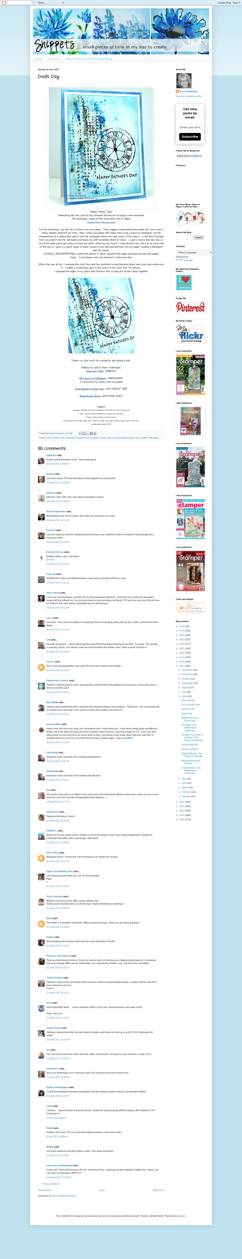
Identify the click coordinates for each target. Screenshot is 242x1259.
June (185, 696)
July (184, 692)
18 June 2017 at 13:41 (57, 692)
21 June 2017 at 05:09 (57, 927)
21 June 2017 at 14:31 (57, 967)
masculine (70, 438)
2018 (182, 661)
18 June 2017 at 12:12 (57, 582)
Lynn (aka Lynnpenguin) (59, 1165)
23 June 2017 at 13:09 (57, 1039)
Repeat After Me (190, 744)
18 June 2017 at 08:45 (57, 482)
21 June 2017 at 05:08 (57, 908)
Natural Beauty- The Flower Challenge (192, 754)
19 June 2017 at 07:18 (57, 801)
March (185, 787)
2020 (182, 652)
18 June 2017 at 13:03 (57, 629)
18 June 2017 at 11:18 (57, 520)
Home (38, 59)
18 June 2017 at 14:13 (57, 714)
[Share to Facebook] (91, 433)
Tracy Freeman (54, 896)
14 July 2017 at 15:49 (57, 1155)
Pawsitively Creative (57, 680)
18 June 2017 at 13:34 (57, 670)
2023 (182, 639)
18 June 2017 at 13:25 (57, 651)
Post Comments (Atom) (63, 1195)
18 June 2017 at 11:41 (57, 564)
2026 (182, 626)
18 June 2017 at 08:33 (57, 463)
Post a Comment (51, 1184)
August (186, 687)
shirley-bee (52, 812)
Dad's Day (187, 713)
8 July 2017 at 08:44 (56, 1136)
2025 (182, 630)
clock (49, 438)
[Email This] (80, 433)
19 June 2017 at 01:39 (57, 761)
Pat (48, 790)
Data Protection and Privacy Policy (88, 59)
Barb (49, 918)
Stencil (103, 438)
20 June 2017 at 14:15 (57, 886)
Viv (48, 1050)
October (186, 679)
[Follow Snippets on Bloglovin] (189, 157)
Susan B (50, 530)
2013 (182, 815)
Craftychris (52, 1068)
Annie (49, 1128)
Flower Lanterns (190, 749)
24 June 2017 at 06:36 (57, 1058)
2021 (182, 648)
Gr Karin (50, 559)
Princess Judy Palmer (58, 956)
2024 (182, 635)
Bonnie (50, 474)
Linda (49, 1106)
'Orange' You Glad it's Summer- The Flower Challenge (192, 738)
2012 (182, 819)
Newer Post (45, 1190)
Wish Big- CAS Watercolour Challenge (189, 728)
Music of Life (188, 709)
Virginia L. (51, 830)
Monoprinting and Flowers (191, 762)
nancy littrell (53, 592)
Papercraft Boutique (57, 1087)
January (186, 796)
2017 (182, 666)
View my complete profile (189, 96)
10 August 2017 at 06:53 (58, 1177)
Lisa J (49, 618)
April (184, 783)
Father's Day (58, 438)
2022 (182, 644)
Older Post (158, 1190)
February (187, 792)
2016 (182, 802)
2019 (182, 657)
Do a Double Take (191, 704)
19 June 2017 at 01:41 (57, 780)
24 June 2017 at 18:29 (57, 1077)
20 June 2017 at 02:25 (57, 842)
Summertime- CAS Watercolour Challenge (191, 771)
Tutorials (53, 59)
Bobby (49, 1146)
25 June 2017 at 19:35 (57, 1096)
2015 (182, 806)
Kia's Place (52, 852)
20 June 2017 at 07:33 (57, 861)
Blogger (181, 1216)
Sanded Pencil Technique (87, 438)
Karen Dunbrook (188, 91)
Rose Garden (188, 700)
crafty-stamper (54, 977)
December (187, 670)
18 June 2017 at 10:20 (57, 501)
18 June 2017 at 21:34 (57, 742)
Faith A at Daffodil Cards (59, 871)
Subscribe (190, 136)
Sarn (48, 1003)
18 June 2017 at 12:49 (57, 607)
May (184, 778)
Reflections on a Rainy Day (190, 719)
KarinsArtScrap (54, 552)
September (188, 683)
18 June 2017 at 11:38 (57, 542)
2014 (182, 810)
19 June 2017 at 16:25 (57, 820)
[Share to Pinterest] (95, 433)
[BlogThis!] (84, 433)
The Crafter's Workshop (147, 438)
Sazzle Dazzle (53, 1028)
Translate (188, 260)
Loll (48, 639)
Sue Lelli (51, 574)
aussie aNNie (53, 724)
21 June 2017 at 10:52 (57, 945)
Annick (50, 937)
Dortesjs (51, 493)
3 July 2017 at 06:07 (56, 1118)
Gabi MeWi (52, 752)
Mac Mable (52, 702)
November (187, 674)
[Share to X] (88, 433)
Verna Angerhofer (55, 511)
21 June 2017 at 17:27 (57, 992)
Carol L (50, 661)
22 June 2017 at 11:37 (57, 1017)
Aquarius (51, 455)
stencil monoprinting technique (121, 438)
